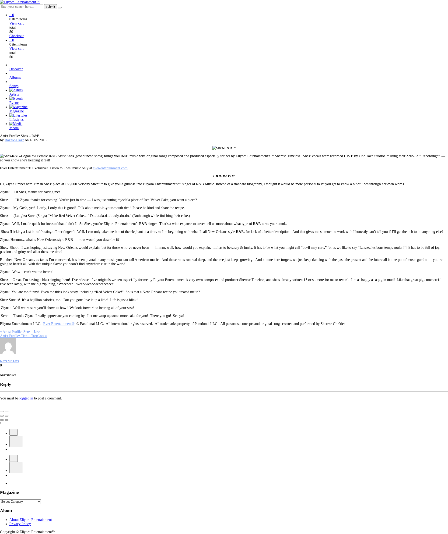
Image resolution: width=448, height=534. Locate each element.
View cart (16, 23)
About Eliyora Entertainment (30, 520)
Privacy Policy (20, 524)
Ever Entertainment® (58, 324)
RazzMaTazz (14, 140)
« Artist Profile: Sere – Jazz (20, 332)
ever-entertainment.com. (110, 168)
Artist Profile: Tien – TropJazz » (23, 336)
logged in (26, 398)
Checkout (16, 36)
